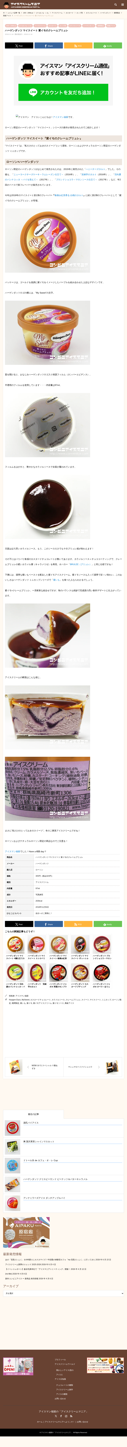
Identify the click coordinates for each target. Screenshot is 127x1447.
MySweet (25, 1000)
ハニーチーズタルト (95, 169)
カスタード (52, 26)
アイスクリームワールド (65, 1364)
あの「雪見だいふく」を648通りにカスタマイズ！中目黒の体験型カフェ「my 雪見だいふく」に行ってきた (50, 1260)
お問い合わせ (60, 1399)
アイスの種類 (61, 1394)
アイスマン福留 (60, 117)
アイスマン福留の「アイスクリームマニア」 (63, 1411)
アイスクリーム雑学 (64, 1390)
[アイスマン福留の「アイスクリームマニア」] (22, 5)
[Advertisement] (63, 1031)
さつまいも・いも (25, 26)
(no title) (8, 1274)
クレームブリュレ (73, 1000)
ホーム (40, 1422)
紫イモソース (58, 1003)
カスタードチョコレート (40, 1000)
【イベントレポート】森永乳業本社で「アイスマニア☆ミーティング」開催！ (37, 1269)
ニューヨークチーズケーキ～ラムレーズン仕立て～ (39, 174)
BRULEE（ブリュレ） (81, 564)
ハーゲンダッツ (88, 26)
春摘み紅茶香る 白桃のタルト (69, 195)
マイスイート (95, 1000)
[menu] (122, 4)
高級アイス (111, 26)
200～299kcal (11, 26)
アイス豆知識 (60, 1379)
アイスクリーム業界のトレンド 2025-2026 (23, 1264)
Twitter (56, 1416)
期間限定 (101, 26)
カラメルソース (74, 26)
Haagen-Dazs (15, 1000)
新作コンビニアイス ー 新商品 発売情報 (21, 1279)
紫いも (56, 580)
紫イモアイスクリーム (42, 1003)
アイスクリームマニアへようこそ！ (60, 1422)
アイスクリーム (40, 26)
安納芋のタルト (89, 174)
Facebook (61, 1416)
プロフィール (60, 1360)
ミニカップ (106, 1000)
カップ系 (63, 26)
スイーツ (85, 1000)
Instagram (66, 1416)
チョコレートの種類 (64, 1385)
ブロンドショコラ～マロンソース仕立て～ (76, 179)
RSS (71, 1416)
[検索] (115, 4)
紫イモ (29, 1003)
